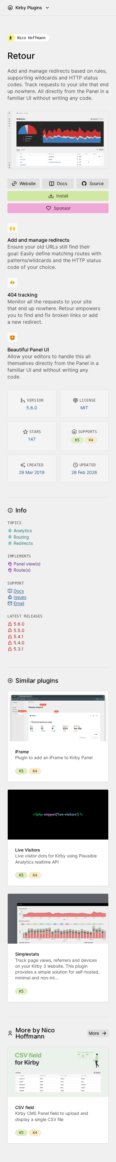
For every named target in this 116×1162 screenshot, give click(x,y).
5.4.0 (19, 642)
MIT (84, 407)
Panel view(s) (27, 563)
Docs (62, 183)
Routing (21, 537)
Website (27, 183)
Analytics (23, 530)
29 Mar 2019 (32, 472)
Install (62, 195)
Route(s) (22, 570)
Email (19, 603)
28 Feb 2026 (84, 472)
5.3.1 (19, 648)
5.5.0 (19, 630)
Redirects (23, 543)
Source (96, 183)
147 (32, 439)
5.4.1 (19, 636)
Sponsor (62, 208)
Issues (20, 597)
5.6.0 (31, 407)
